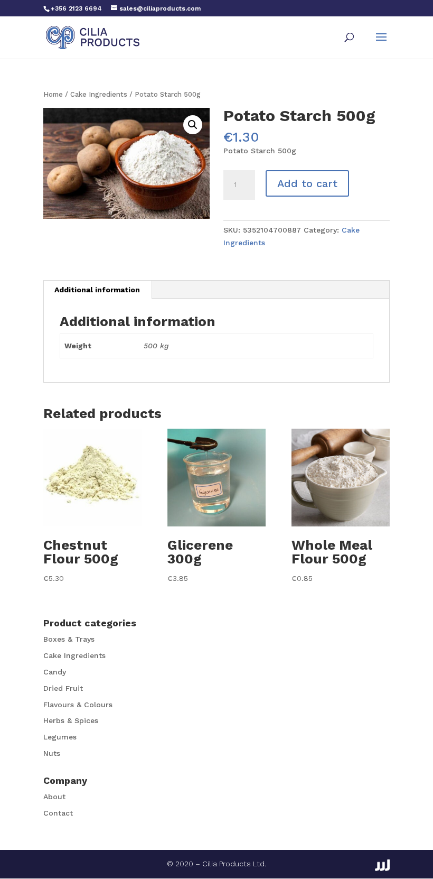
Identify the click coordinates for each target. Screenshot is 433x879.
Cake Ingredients (98, 94)
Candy (54, 672)
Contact (58, 813)
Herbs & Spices (70, 720)
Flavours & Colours (77, 704)
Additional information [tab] (97, 289)
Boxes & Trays (69, 639)
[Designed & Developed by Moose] (382, 865)
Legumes (60, 737)
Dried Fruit (63, 688)
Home (53, 94)
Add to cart (307, 183)
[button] (192, 124)
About (54, 796)
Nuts (51, 753)
